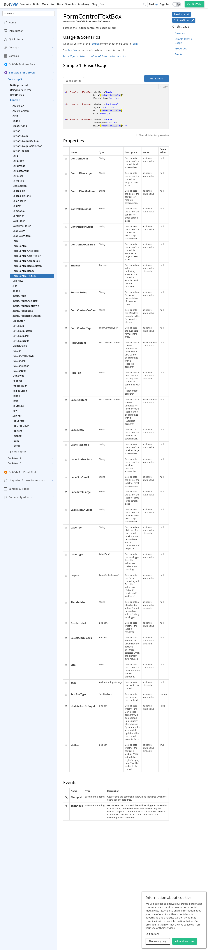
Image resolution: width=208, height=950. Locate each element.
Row (15, 411)
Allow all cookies (184, 941)
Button (16, 131)
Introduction (16, 31)
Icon (15, 286)
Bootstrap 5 (15, 79)
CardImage (18, 166)
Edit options (152, 934)
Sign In (164, 4)
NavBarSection (20, 365)
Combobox (18, 211)
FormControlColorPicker (26, 255)
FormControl (19, 246)
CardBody (18, 161)
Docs (60, 4)
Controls (14, 56)
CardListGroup (20, 171)
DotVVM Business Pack (22, 64)
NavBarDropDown (23, 355)
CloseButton (19, 186)
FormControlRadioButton (27, 266)
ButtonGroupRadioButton (27, 146)
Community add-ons (20, 497)
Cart (151, 4)
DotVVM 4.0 (10, 13)
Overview (180, 33)
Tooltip (16, 446)
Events (178, 54)
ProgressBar (19, 385)
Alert (15, 116)
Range (16, 395)
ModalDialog (19, 346)
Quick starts (16, 39)
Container (18, 216)
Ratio (15, 400)
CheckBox (18, 181)
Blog (94, 4)
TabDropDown (20, 425)
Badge (16, 121)
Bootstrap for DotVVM (22, 72)
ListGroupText (20, 341)
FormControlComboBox (26, 260)
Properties (181, 48)
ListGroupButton (22, 330)
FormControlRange (23, 271)
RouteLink (18, 406)
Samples (70, 4)
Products (25, 4)
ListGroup (18, 325)
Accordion (18, 106)
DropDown (18, 231)
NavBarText (19, 371)
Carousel (17, 176)
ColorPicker (19, 201)
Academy (83, 4)
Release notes (18, 452)
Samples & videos (19, 489)
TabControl (18, 420)
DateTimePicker (21, 225)
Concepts (14, 47)
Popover (17, 381)
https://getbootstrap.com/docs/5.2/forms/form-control (95, 56)
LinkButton (18, 320)
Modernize (48, 4)
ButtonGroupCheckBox (25, 141)
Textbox (16, 435)
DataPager (18, 221)
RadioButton (19, 390)
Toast (15, 441)
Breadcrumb (19, 126)
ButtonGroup (20, 136)
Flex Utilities (17, 95)
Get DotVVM (194, 4)
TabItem (17, 430)
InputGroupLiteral (22, 311)
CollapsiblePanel (21, 196)
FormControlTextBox (24, 276)
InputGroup (19, 295)
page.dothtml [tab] (73, 80)
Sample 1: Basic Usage (183, 41)
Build (36, 4)
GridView (17, 281)
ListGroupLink (20, 336)
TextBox (94, 43)
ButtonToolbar (20, 151)
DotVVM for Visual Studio (23, 472)
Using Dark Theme (21, 90)
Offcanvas (18, 376)
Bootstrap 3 (14, 463)
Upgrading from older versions (27, 480)
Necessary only (157, 941)
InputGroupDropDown (25, 306)
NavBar (16, 350)
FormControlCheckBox (25, 251)
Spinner (16, 415)
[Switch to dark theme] (176, 4)
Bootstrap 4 (14, 458)
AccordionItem (21, 111)
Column (16, 206)
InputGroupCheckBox (24, 301)
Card (15, 156)
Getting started (19, 85)
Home (12, 22)
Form (15, 241)
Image (16, 290)
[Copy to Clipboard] (164, 86)
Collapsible (18, 190)
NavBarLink (19, 360)
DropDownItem (21, 236)
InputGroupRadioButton (26, 316)
